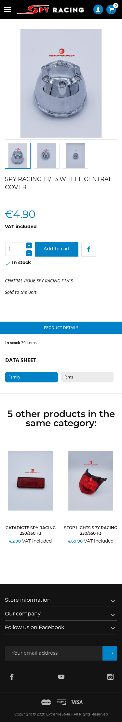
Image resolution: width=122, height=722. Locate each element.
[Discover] (61, 703)
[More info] (46, 549)
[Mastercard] (46, 703)
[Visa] (77, 703)
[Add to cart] (16, 549)
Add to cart (57, 249)
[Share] (88, 249)
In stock (12, 342)
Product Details (61, 327)
